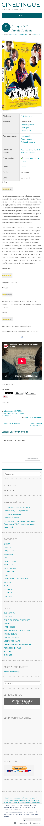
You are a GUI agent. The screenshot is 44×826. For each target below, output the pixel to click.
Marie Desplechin (27, 125)
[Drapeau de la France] (30, 158)
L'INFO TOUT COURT (11, 638)
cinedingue (36, 34)
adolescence (9, 411)
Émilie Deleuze (26, 116)
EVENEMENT (8, 554)
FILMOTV (7, 624)
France (23, 161)
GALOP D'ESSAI (10, 561)
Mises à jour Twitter (16, 667)
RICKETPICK (8, 651)
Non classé (8, 589)
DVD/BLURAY (23, 34)
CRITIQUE (13, 34)
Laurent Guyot (26, 131)
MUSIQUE (7, 582)
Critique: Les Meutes (11, 518)
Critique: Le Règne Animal (13, 514)
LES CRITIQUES (9, 572)
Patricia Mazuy (26, 139)
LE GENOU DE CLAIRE (12, 641)
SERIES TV (8, 593)
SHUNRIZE (8, 655)
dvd (9, 413)
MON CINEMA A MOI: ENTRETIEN (16, 579)
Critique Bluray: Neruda (11, 423)
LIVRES (6, 575)
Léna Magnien (26, 136)
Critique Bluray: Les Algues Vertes (16, 511)
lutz (3, 415)
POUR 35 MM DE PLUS (12, 648)
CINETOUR (8, 617)
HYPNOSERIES (9, 627)
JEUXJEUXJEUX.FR (10, 634)
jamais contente (18, 413)
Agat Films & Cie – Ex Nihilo (31, 150)
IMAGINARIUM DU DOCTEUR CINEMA (18, 631)
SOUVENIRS (8, 596)
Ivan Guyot (25, 128)
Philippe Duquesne (28, 142)
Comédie (24, 167)
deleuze (5, 413)
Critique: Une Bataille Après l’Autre (17, 507)
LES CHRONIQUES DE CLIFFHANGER (17, 644)
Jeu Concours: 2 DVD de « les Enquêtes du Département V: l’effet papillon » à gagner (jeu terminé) (19, 524)
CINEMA (7, 544)
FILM (5, 558)
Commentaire (32, 458)
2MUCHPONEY (9, 613)
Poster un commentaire (33, 418)
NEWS (6, 586)
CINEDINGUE (21, 4)
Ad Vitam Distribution (29, 153)
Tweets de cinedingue (12, 672)
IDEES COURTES (10, 565)
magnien (8, 415)
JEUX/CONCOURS (10, 568)
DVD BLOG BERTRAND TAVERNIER (17, 620)
